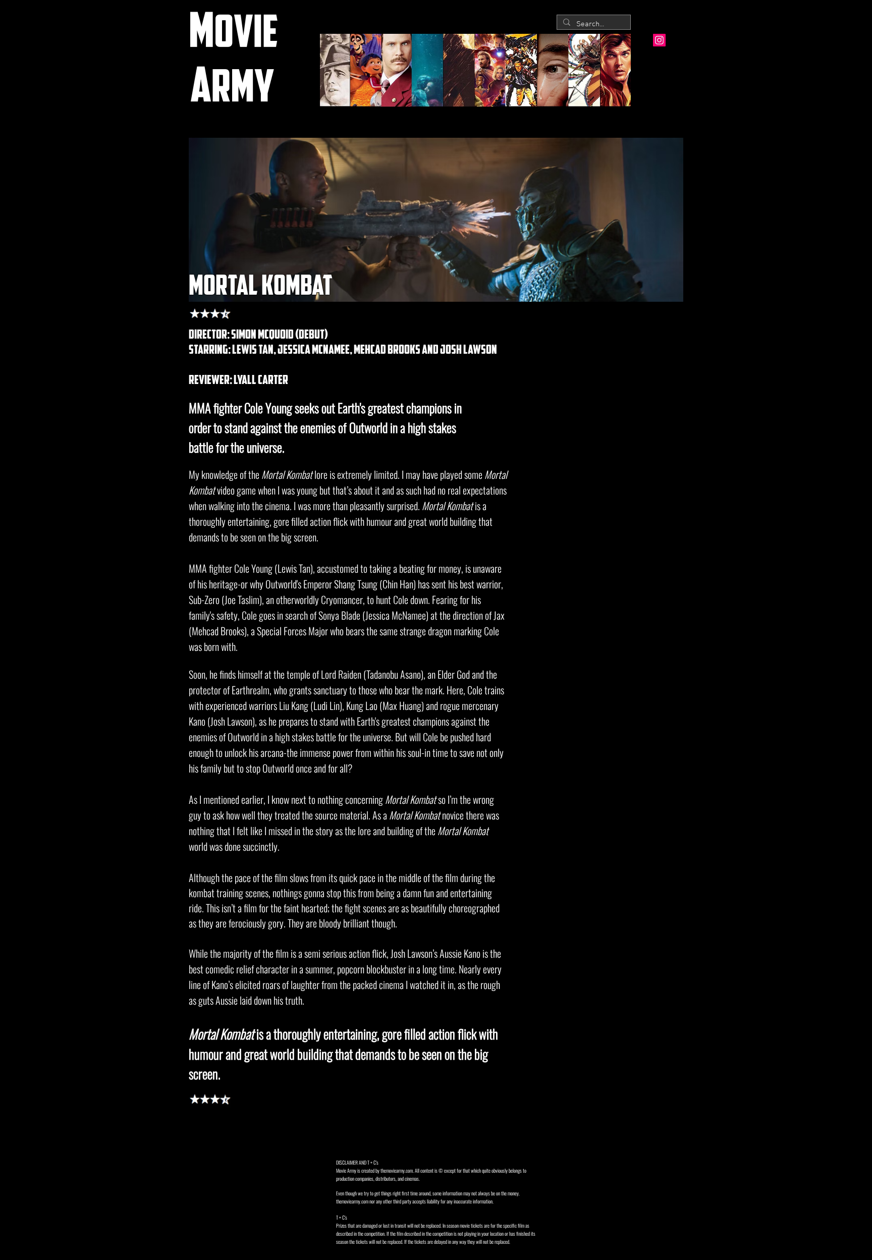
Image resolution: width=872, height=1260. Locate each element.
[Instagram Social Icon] (659, 40)
